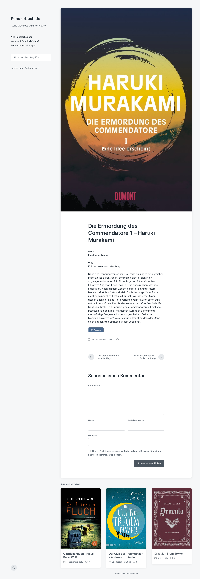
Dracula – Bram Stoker (168, 553)
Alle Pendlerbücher (21, 37)
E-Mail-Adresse (137, 420)
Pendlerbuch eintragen (23, 45)
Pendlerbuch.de (25, 18)
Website (92, 435)
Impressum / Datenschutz (25, 68)
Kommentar (95, 385)
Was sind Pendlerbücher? (25, 41)
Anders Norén (131, 573)
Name (92, 420)
